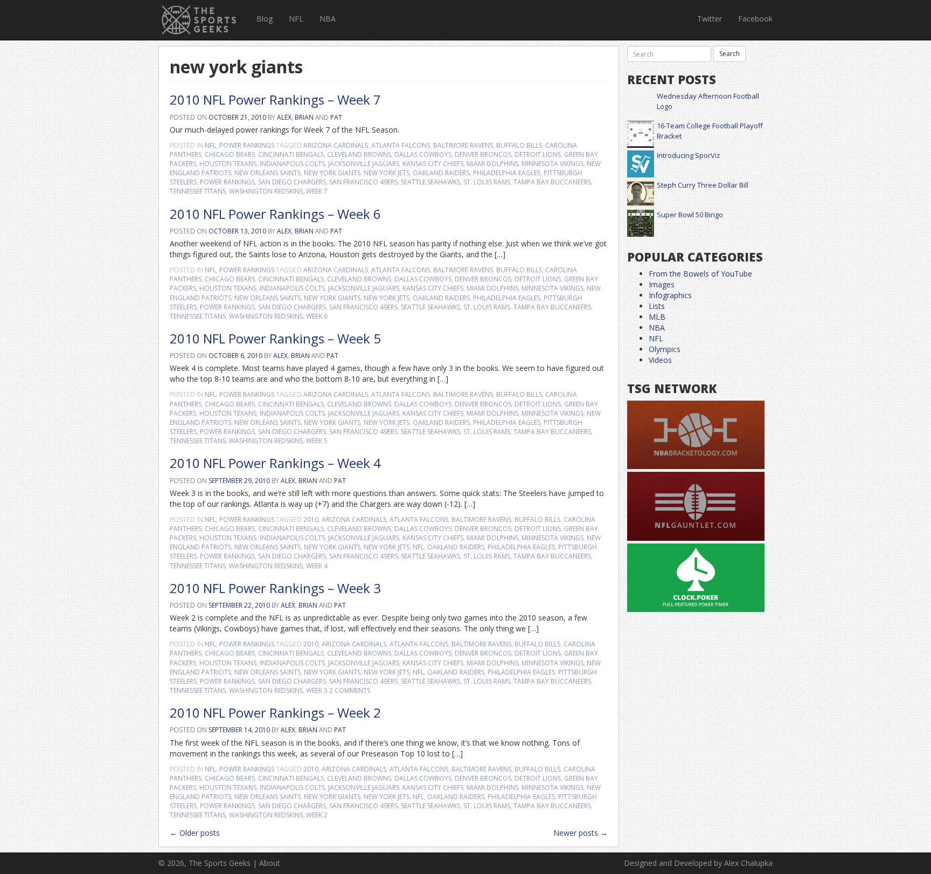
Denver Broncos (483, 154)
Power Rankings (246, 145)
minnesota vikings (552, 163)
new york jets (386, 172)
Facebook (755, 18)
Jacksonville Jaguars (363, 163)
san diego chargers (292, 182)
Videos (660, 360)
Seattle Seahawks (430, 182)
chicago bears (230, 154)
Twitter (709, 18)
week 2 (317, 815)
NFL (296, 18)
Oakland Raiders (441, 172)
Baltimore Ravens (463, 145)
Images (662, 284)
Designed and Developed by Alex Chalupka (698, 863)
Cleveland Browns (359, 154)
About (269, 863)
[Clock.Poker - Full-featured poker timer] (696, 578)
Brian (304, 117)
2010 (310, 519)
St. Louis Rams (486, 182)
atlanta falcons (400, 145)
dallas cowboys (422, 154)
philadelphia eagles (506, 172)
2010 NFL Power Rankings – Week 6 (275, 214)
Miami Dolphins (492, 163)
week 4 (317, 565)
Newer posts (580, 833)
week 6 (317, 316)
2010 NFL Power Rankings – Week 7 (275, 99)
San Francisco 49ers (363, 182)
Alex (284, 117)
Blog (264, 18)
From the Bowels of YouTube (700, 274)
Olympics (664, 349)
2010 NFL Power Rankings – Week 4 (275, 463)
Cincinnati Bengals (291, 154)
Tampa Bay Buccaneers (552, 182)
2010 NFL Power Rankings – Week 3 (275, 588)
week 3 (317, 690)
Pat (336, 117)
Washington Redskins (266, 191)
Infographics (670, 295)
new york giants (332, 172)
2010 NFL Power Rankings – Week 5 (275, 338)
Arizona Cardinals (335, 145)
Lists (657, 306)
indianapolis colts (292, 163)
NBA (327, 18)
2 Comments (349, 690)
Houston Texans (227, 163)
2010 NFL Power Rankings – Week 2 (275, 712)
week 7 (317, 191)
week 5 (317, 440)
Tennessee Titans (198, 191)
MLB (657, 317)
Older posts (195, 833)
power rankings (227, 182)
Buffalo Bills (519, 145)
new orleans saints (267, 172)
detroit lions (538, 154)
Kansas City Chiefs (432, 163)
